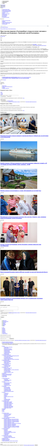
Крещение (6, 429)
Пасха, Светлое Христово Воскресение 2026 (11, 355)
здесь (23, 110)
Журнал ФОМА (3, 28)
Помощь (3, 87)
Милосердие (4, 85)
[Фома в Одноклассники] (5, 321)
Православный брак (7, 390)
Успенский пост (6, 415)
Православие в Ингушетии (8, 406)
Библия (3, 346)
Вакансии (4, 331)
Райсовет (3, 21)
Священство (6, 434)
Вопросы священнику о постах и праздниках (11, 359)
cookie (11, 343)
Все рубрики (4, 16)
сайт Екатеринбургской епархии (41, 45)
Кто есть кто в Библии (7, 348)
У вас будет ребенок (7, 371)
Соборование (6, 433)
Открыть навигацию (5, 1)
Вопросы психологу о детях (8, 372)
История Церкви (7, 383)
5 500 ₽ (1, 94)
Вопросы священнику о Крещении (10, 425)
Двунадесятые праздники (8, 356)
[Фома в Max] (3, 325)
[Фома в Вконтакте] (4, 320)
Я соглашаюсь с (7, 100)
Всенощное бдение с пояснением (9, 437)
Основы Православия (5, 9)
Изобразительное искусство (8, 396)
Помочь (4, 6)
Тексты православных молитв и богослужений (10, 440)
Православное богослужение (7, 22)
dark (2, 36)
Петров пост (6, 416)
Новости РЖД (4, 376)
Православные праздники (6, 354)
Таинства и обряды (5, 428)
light (1, 36)
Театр (5, 398)
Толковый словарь (7, 399)
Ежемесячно (9, 96)
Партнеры (4, 332)
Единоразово (4, 96)
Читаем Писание (7, 351)
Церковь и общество (5, 88)
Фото (3, 410)
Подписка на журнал (5, 17)
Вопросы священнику (5, 13)
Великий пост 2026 (7, 414)
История (3, 381)
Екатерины (35, 44)
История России (7, 384)
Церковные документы (6, 439)
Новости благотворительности (7, 86)
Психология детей (7, 368)
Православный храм (5, 364)
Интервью (4, 408)
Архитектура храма (7, 365)
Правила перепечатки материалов (7, 342)
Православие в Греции (8, 404)
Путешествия (4, 375)
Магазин (3, 328)
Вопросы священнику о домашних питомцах (11, 421)
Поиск (3, 3)
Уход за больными (7, 387)
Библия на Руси (6, 353)
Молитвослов (4, 14)
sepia (4, 36)
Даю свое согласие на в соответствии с (19, 101)
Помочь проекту (3, 99)
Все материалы (4, 15)
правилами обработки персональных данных (22, 340)
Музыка (5, 395)
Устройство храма (7, 366)
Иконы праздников (7, 361)
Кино (5, 397)
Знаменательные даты (7, 382)
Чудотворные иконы (7, 363)
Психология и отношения (6, 11)
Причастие (6, 430)
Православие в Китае (7, 407)
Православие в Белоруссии (8, 403)
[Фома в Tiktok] (3, 323)
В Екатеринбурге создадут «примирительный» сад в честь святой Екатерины (15, 78)
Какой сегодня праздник (6, 20)
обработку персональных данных (14, 101)
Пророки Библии (7, 350)
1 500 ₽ (1, 93)
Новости (3, 12)
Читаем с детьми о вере (6, 23)
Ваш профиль (5, 2)
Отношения (4, 373)
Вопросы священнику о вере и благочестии (11, 419)
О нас (3, 327)
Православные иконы (5, 360)
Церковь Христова (5, 438)
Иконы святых (6, 362)
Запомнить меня (4, 315)
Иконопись (6, 394)
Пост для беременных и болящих (9, 417)
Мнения (3, 409)
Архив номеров (4, 333)
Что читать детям (7, 370)
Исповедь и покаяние (7, 431)
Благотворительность (12, 28)
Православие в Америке (8, 401)
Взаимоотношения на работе (9, 391)
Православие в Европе (8, 405)
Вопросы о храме (7, 427)
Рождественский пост (7, 413)
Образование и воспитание (6, 374)
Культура (3, 392)
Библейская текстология (8, 349)
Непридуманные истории (6, 10)
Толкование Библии (7, 352)
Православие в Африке (8, 402)
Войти (7, 27)
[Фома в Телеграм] (4, 322)
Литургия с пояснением (8, 436)
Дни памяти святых (7, 357)
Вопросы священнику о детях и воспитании (11, 369)
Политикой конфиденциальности (31, 101)
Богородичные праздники (8, 358)
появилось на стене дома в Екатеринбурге (16, 77)
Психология (4, 386)
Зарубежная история (7, 385)
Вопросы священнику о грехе (9, 422)
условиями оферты (10, 100)
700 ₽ (1, 92)
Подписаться (12, 338)
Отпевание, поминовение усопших (10, 432)
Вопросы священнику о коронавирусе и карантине (12, 423)
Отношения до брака (7, 389)
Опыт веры (6, 379)
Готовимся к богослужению (6, 435)
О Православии (6, 380)
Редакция (4, 79)
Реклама (3, 329)
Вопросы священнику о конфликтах (10, 424)
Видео (3, 411)
